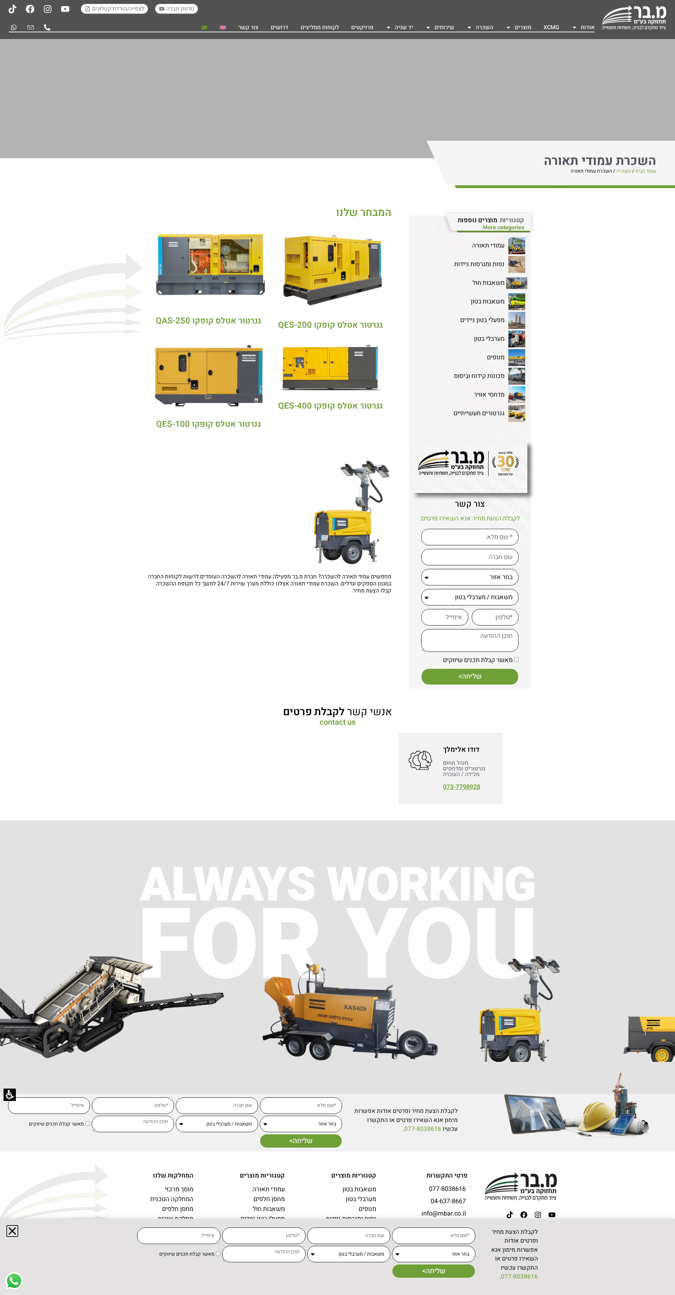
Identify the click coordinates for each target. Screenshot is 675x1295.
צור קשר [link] (248, 27)
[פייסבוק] (30, 9)
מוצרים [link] (523, 27)
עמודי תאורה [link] (488, 245)
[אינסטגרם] (47, 9)
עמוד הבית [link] (645, 171)
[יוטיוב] (65, 9)
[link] (634, 17)
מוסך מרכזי (179, 1189)
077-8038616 (422, 1128)
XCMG (551, 27)
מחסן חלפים (269, 1199)
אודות (587, 27)
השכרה (484, 27)
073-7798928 (461, 787)
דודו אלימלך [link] (461, 749)
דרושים (279, 27)
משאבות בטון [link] (487, 301)
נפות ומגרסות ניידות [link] (479, 264)
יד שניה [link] (404, 27)
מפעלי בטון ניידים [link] (482, 320)
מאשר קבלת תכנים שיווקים (478, 660)
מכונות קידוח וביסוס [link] (479, 376)
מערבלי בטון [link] (489, 339)
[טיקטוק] (12, 9)
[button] (12, 1231)
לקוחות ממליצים (320, 27)
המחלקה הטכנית (171, 1199)
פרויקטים (362, 27)
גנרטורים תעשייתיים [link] (479, 413)
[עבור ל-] (223, 27)
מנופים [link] (495, 357)
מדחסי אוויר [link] (489, 394)
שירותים (444, 27)
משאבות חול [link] (488, 283)
